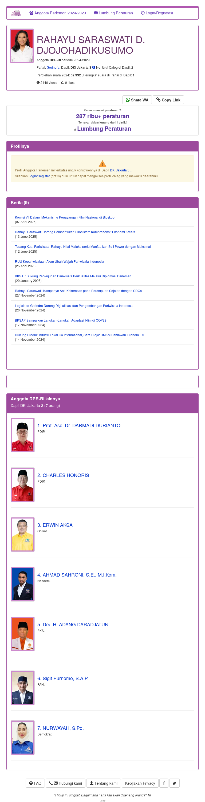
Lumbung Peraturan (115, 12)
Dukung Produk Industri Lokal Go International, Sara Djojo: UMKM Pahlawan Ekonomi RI (79, 334)
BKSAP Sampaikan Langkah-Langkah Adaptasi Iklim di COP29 (61, 320)
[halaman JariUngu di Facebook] (163, 783)
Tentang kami (105, 783)
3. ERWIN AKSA (55, 524)
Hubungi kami (70, 783)
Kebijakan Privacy (140, 783)
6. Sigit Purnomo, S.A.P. (63, 677)
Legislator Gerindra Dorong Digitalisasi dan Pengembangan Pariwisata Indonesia (74, 305)
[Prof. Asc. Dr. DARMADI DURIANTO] (23, 435)
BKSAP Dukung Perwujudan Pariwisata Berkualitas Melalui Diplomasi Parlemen (73, 276)
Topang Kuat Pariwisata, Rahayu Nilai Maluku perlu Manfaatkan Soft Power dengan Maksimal (83, 246)
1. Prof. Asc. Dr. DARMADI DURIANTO (78, 425)
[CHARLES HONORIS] (23, 484)
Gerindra (53, 67)
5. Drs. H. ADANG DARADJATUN (72, 624)
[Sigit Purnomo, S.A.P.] (23, 688)
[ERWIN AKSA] (23, 534)
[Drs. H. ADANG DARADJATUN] (23, 634)
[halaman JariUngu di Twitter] (174, 783)
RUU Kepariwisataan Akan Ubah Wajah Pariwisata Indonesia (59, 261)
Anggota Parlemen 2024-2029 (59, 12)
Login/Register (39, 176)
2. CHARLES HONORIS (63, 474)
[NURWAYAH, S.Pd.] (23, 737)
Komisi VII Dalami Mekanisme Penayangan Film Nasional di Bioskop (65, 217)
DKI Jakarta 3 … (121, 170)
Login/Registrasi (159, 12)
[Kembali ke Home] (16, 12)
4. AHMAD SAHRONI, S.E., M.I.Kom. (77, 574)
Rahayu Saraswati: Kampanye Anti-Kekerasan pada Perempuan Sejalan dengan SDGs (78, 290)
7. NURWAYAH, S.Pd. (60, 727)
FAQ (37, 783)
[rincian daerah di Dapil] (93, 67)
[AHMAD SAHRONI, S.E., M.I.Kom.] (23, 584)
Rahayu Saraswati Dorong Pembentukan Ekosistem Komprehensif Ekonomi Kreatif (75, 231)
